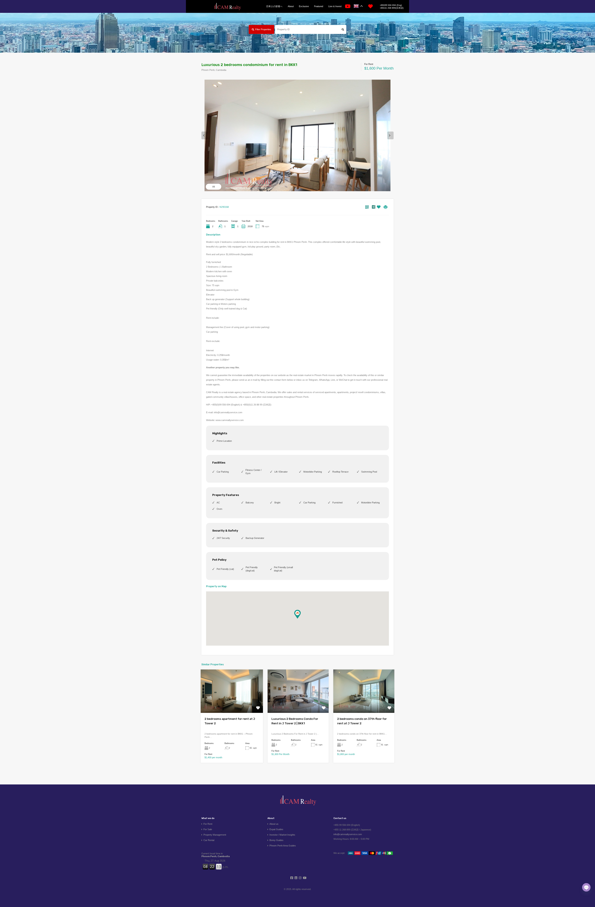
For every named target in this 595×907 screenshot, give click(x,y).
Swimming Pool (369, 471)
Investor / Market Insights (282, 835)
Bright (277, 502)
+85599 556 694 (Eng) (391, 5)
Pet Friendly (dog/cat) (252, 569)
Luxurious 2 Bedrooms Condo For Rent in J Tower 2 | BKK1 (294, 721)
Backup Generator (255, 538)
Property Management (214, 835)
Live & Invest (335, 6)
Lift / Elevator (281, 471)
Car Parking (223, 471)
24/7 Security (223, 538)
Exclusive (304, 6)
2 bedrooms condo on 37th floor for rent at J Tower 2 (362, 721)
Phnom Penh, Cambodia (215, 855)
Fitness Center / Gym (253, 472)
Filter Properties (263, 29)
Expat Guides (276, 829)
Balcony (250, 502)
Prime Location (224, 441)
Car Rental (208, 840)
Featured (318, 6)
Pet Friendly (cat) (225, 569)
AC (218, 502)
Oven (219, 509)
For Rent (207, 824)
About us (273, 824)
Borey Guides (276, 840)
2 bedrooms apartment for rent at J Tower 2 (230, 721)
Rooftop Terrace (340, 471)
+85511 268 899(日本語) (392, 8)
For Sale (207, 829)
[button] (300, 618)
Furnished (337, 502)
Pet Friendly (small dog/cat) (283, 569)
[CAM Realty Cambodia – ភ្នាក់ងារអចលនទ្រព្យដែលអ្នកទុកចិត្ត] (227, 6)
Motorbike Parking (312, 471)
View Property (232, 704)
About (291, 6)
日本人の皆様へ (274, 6)
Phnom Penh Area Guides (282, 845)
